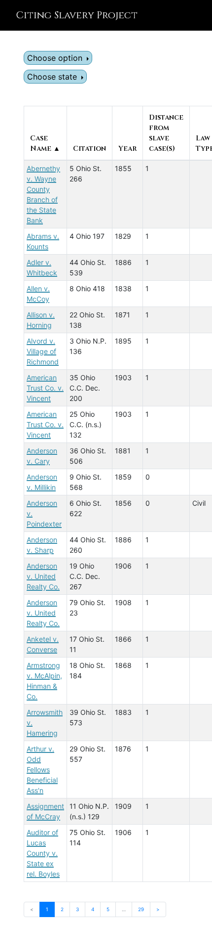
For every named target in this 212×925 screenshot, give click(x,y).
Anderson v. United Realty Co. (43, 576)
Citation (89, 148)
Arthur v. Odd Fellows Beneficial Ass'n (42, 769)
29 (141, 909)
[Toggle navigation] (190, 15)
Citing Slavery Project (77, 15)
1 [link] (47, 909)
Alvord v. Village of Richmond (43, 351)
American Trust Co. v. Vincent (45, 387)
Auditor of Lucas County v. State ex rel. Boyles (43, 853)
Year (127, 148)
